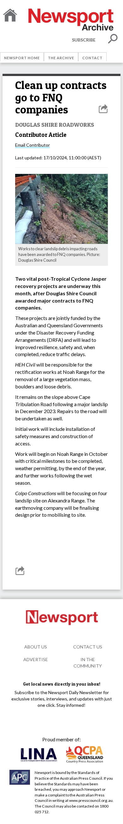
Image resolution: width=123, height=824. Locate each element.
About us (35, 646)
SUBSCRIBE (84, 39)
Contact (92, 58)
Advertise (35, 659)
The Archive (61, 58)
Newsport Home (22, 58)
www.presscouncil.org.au (91, 800)
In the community (87, 662)
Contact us (87, 646)
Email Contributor (32, 145)
